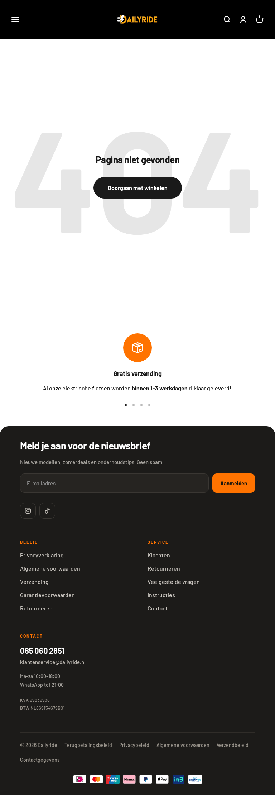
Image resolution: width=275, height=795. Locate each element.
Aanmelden (233, 483)
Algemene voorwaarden (50, 568)
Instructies (161, 594)
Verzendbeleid (233, 745)
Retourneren (36, 608)
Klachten (159, 555)
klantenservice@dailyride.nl (53, 662)
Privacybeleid (134, 745)
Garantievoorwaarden (47, 594)
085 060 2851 (42, 650)
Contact (158, 608)
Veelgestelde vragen (174, 581)
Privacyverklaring (42, 555)
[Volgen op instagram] (28, 511)
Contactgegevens (40, 760)
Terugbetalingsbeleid (88, 745)
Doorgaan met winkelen (138, 187)
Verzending (34, 581)
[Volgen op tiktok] (47, 511)
